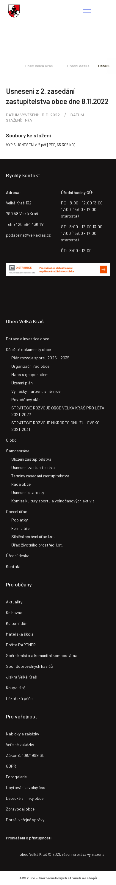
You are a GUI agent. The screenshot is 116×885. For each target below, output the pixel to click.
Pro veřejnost (21, 716)
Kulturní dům (17, 623)
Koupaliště (15, 687)
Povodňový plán (25, 399)
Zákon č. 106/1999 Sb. (26, 755)
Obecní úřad (16, 511)
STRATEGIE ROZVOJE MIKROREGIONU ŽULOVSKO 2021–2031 (55, 426)
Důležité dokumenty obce (28, 349)
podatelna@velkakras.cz (28, 234)
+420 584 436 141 (28, 224)
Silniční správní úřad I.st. (33, 536)
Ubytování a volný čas (25, 787)
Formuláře (20, 528)
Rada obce (21, 484)
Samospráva (17, 450)
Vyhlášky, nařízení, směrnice (35, 391)
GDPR (11, 765)
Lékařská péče (19, 698)
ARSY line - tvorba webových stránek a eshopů (58, 878)
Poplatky (19, 519)
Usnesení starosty (27, 492)
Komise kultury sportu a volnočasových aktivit (52, 500)
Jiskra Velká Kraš (21, 676)
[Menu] (87, 11)
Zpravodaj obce (20, 808)
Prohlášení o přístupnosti (28, 837)
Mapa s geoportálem (29, 374)
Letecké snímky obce (24, 798)
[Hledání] (105, 11)
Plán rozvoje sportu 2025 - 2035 (40, 357)
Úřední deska (78, 65)
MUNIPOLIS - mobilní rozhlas (31, 292)
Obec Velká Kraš (14, 11)
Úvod (8, 66)
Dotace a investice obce (27, 338)
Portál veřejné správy (25, 819)
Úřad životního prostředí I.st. (37, 544)
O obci (11, 439)
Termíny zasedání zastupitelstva (40, 475)
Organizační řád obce (30, 366)
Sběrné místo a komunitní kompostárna (41, 655)
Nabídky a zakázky (22, 733)
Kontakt (13, 566)
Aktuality (14, 601)
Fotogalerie (16, 776)
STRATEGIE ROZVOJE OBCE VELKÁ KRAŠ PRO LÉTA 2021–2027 (57, 411)
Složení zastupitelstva (31, 459)
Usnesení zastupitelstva (33, 467)
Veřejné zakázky (20, 744)
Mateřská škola (20, 633)
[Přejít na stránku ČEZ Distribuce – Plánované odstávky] (58, 269)
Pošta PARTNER (21, 644)
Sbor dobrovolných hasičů (29, 666)
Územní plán (22, 382)
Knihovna (14, 612)
